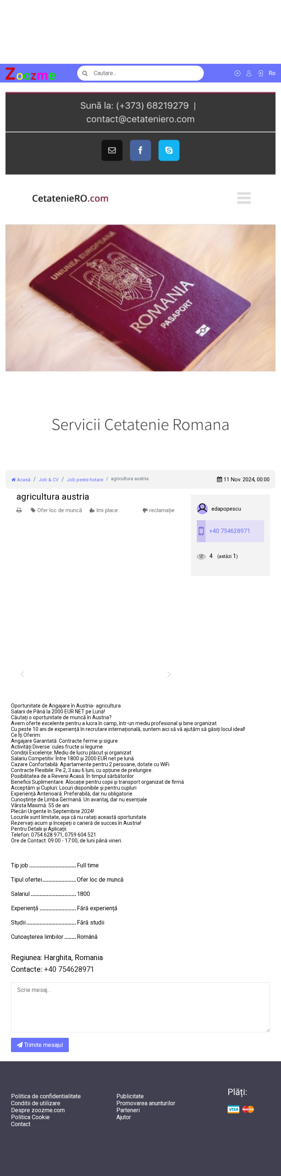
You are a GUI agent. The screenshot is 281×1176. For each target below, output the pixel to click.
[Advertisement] (140, 32)
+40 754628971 (229, 531)
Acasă (23, 479)
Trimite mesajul (43, 1044)
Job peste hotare (85, 479)
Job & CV (49, 479)
